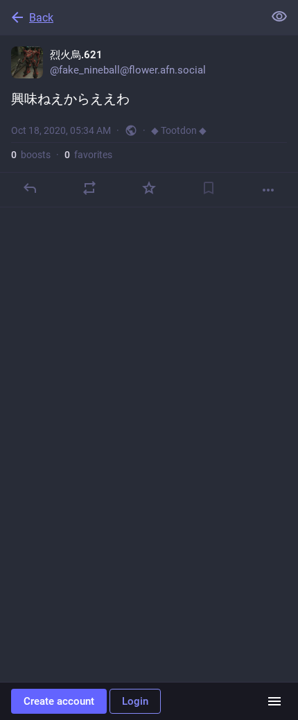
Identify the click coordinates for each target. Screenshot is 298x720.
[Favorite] (149, 188)
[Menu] (274, 701)
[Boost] (89, 188)
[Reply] (29, 188)
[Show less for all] (279, 16)
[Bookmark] (208, 188)
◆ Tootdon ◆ (179, 130)
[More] (268, 190)
